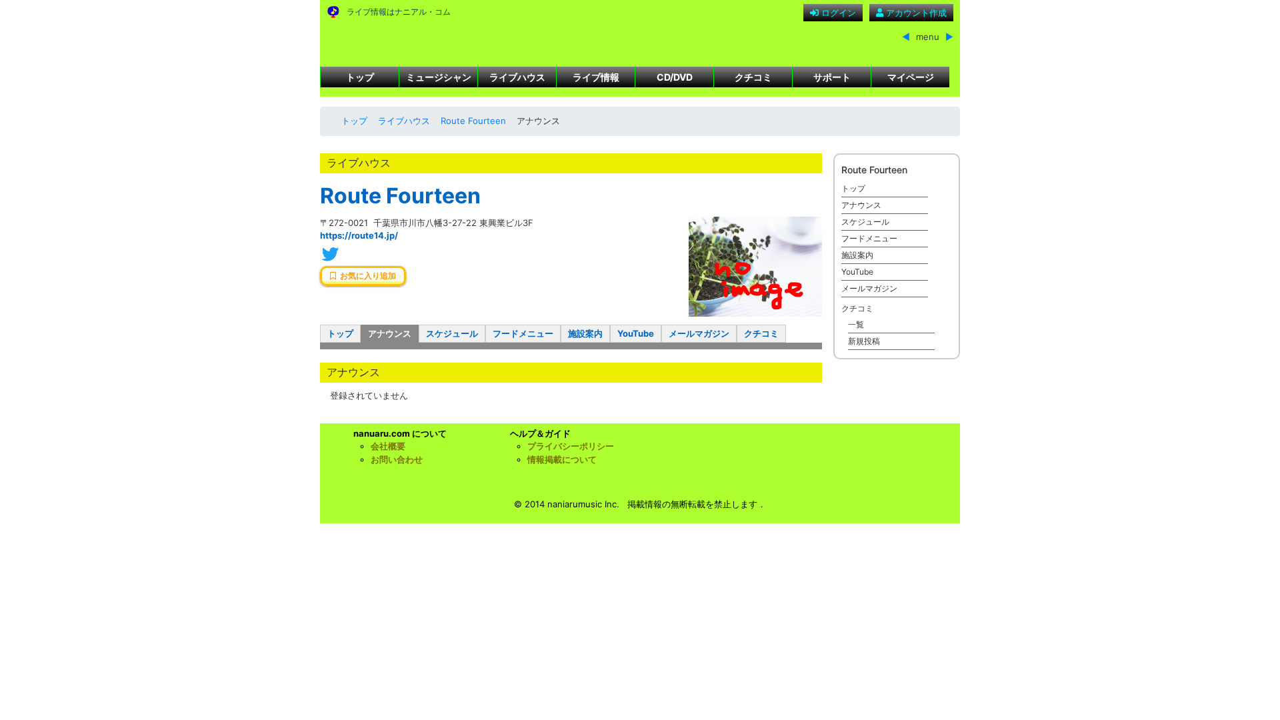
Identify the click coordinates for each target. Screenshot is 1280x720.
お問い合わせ (397, 459)
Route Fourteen (473, 120)
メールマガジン (699, 333)
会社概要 (388, 446)
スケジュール (452, 333)
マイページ (910, 77)
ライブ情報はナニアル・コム (399, 12)
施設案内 (585, 333)
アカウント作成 (915, 12)
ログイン (837, 12)
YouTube (635, 333)
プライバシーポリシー (570, 446)
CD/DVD (675, 77)
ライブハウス (517, 77)
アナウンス (389, 333)
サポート (832, 77)
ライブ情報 (596, 77)
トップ (360, 77)
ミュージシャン (438, 77)
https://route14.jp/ (359, 235)
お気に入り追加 (366, 276)
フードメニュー (523, 333)
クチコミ (753, 77)
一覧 (856, 324)
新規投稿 (864, 341)
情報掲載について (562, 459)
